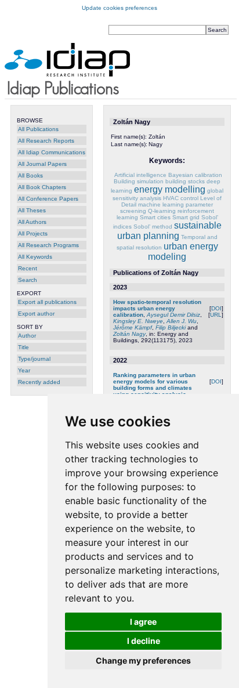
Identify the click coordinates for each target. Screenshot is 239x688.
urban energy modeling (183, 251)
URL (216, 315)
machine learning (161, 204)
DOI (216, 308)
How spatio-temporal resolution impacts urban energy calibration (157, 308)
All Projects (33, 233)
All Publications (38, 129)
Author (27, 335)
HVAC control (180, 198)
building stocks (185, 181)
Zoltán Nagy (129, 334)
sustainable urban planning (169, 230)
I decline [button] (143, 641)
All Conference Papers (48, 198)
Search (27, 280)
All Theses (32, 210)
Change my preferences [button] (143, 660)
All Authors (32, 222)
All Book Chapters (42, 187)
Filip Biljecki (170, 327)
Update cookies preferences (119, 8)
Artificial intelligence (140, 175)
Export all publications (47, 302)
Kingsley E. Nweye (138, 321)
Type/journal (34, 359)
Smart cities (155, 217)
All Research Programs (48, 245)
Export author (36, 313)
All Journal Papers (42, 164)
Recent (27, 268)
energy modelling (169, 189)
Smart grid (186, 217)
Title (23, 347)
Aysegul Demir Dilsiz (173, 315)
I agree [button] (143, 622)
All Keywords (35, 257)
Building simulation (139, 181)
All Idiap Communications (51, 152)
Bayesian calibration (195, 175)
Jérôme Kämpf (132, 327)
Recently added (39, 382)
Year (24, 370)
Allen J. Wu (181, 321)
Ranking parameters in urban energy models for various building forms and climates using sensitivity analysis (154, 384)
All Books (30, 175)
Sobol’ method (152, 226)
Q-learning (162, 211)
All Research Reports (46, 140)
